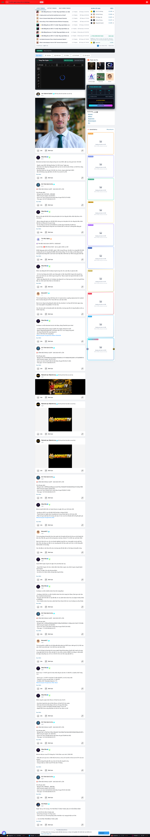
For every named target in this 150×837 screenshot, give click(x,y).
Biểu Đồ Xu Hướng (68, 60)
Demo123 (98, 42)
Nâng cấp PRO (100, 105)
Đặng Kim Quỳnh (100, 23)
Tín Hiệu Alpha (45, 238)
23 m (42, 95)
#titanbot (90, 114)
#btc (53, 517)
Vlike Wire (44, 157)
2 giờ (42, 376)
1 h (42, 240)
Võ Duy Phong (99, 20)
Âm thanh (76, 55)
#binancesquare (40, 335)
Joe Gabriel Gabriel (46, 93)
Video (67, 55)
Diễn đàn (46, 45)
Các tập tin (87, 55)
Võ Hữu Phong (99, 14)
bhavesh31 (44, 293)
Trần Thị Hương (99, 11)
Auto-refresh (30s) (103, 45)
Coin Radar (44, 804)
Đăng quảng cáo (110, 129)
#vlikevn (90, 116)
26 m (42, 158)
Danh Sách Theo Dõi (79, 60)
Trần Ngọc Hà (99, 17)
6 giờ (42, 805)
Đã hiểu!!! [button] (102, 833)
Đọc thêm (38, 174)
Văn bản (48, 55)
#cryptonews (48, 335)
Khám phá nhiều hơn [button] (46, 834)
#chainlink (58, 335)
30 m (42, 186)
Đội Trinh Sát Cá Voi (47, 184)
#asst (56, 682)
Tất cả (39, 55)
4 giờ (42, 642)
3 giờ (42, 506)
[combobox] (24, 2)
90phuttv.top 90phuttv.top (48, 375)
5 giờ (42, 751)
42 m (42, 213)
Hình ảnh (58, 55)
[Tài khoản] (146, 2)
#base (53, 335)
